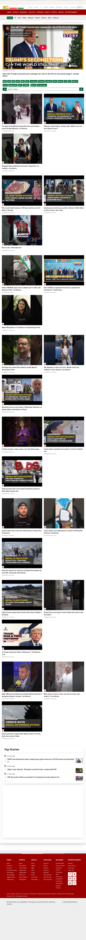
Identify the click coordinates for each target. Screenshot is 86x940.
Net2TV (60, 81)
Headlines (9, 865)
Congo (33, 872)
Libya (32, 870)
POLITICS (31, 12)
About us (19, 894)
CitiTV (55, 81)
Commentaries (47, 875)
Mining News (59, 883)
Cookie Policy (11, 896)
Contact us (26, 894)
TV (41, 7)
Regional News (11, 877)
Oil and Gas (59, 881)
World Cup (22, 875)
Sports (21, 863)
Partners (53, 894)
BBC (4, 81)
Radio (36, 7)
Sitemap (47, 894)
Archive (9, 18)
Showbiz (70, 863)
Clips (19, 18)
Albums (37, 18)
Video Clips (71, 870)
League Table (22, 872)
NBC (22, 81)
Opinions (46, 863)
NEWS (9, 12)
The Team (33, 894)
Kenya (33, 875)
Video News (71, 868)
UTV (69, 81)
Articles (45, 865)
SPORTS (16, 12)
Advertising (41, 894)
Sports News (22, 865)
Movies (52, 7)
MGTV (20, 85)
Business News (60, 863)
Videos (46, 7)
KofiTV (5, 85)
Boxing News (22, 879)
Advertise (59, 7)
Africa (32, 863)
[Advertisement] (42, 925)
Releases (31, 18)
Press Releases (11, 875)
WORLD (61, 12)
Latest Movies (71, 865)
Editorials (46, 872)
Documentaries (41, 85)
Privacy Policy (70, 894)
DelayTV (75, 81)
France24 (41, 81)
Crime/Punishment (12, 870)
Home (31, 7)
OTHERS (26, 85)
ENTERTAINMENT (71, 12)
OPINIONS (40, 12)
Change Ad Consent (21, 896)
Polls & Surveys (48, 879)
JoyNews (48, 81)
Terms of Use (61, 894)
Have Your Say (47, 877)
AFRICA (54, 12)
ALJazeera (33, 81)
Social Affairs (10, 872)
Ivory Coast (34, 877)
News (49, 18)
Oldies (24, 18)
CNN (9, 81)
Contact (72, 7)
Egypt (32, 868)
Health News (10, 879)
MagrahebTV (12, 85)
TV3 (65, 81)
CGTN (18, 81)
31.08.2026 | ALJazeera (8, 131)
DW (13, 81)
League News (22, 870)
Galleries (56, 18)
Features (46, 868)
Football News (23, 868)
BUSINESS (23, 12)
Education (9, 868)
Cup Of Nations (23, 877)
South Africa (34, 879)
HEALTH (47, 12)
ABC (27, 81)
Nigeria (33, 865)
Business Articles (60, 865)
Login (79, 7)
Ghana (66, 7)
